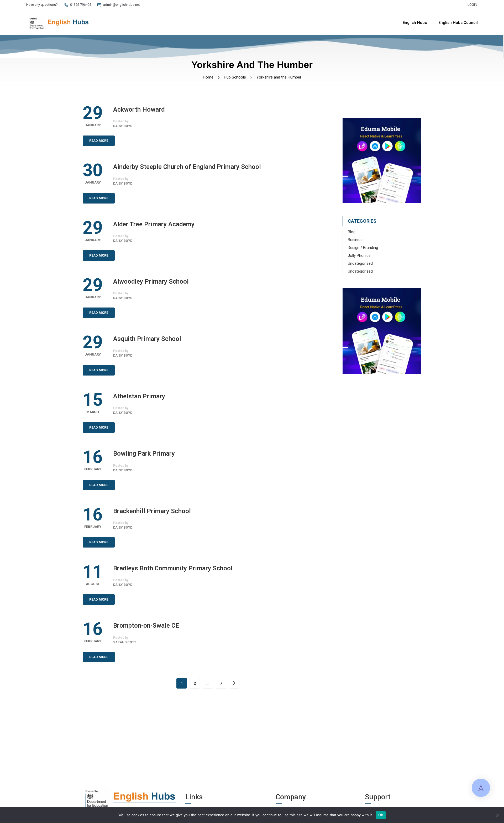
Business (356, 239)
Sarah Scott (124, 642)
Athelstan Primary (139, 396)
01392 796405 (80, 5)
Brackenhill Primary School (152, 511)
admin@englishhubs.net (121, 5)
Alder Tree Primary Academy (154, 224)
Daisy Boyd (122, 126)
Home (208, 77)
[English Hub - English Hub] (59, 23)
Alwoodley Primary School (151, 281)
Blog (351, 232)
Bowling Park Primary (144, 453)
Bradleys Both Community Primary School (173, 568)
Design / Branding (363, 247)
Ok (380, 815)
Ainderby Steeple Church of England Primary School (187, 166)
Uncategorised (360, 263)
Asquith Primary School (147, 338)
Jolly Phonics (359, 255)
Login (472, 5)
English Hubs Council (458, 22)
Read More (98, 141)
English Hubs (415, 22)
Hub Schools (235, 77)
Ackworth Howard (139, 109)
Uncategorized (360, 271)
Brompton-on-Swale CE (146, 625)
